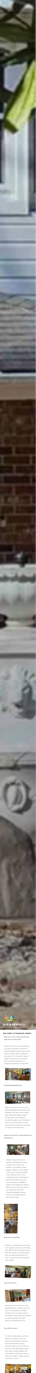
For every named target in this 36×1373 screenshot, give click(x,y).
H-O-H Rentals (14, 1024)
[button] (7, 1074)
